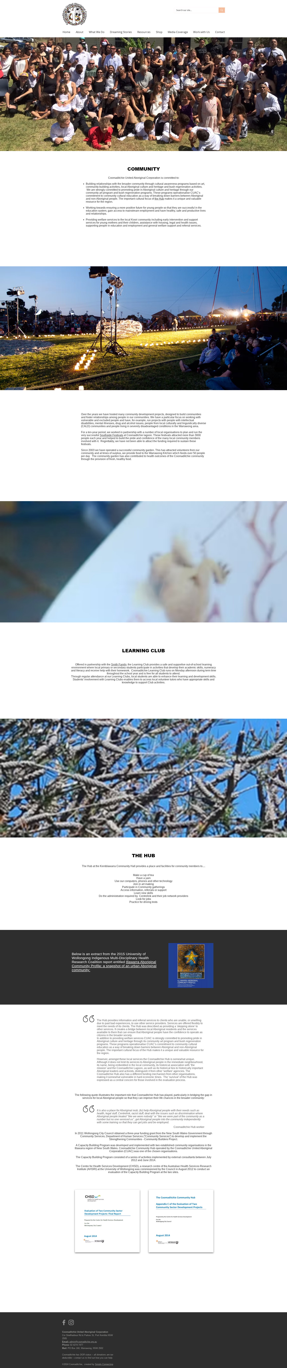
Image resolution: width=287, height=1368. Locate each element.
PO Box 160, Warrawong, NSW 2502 (85, 1348)
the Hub (159, 198)
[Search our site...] (222, 10)
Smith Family (118, 664)
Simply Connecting (104, 1364)
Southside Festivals (111, 435)
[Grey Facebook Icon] (63, 1322)
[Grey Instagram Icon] (71, 1322)
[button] (96, 32)
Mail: (64, 1348)
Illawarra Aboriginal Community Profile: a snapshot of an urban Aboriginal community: (114, 966)
